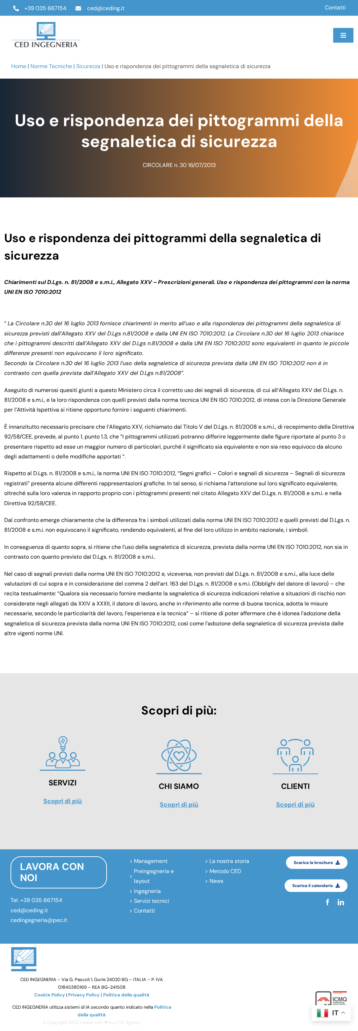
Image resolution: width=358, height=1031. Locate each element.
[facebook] (246, 29)
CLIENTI (295, 786)
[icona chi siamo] (179, 741)
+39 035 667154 (45, 8)
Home (18, 66)
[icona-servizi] (62, 737)
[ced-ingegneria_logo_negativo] (46, 24)
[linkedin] (246, 42)
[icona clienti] (295, 741)
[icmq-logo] (331, 993)
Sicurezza (88, 66)
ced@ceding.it (105, 8)
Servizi (63, 783)
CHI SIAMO (179, 786)
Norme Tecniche (51, 66)
